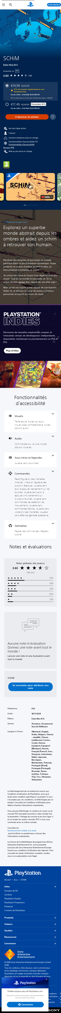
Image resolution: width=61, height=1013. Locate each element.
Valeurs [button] (8, 924)
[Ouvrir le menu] (3, 4)
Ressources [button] (10, 937)
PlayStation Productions (14, 902)
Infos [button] (7, 886)
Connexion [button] (10, 943)
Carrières (8, 894)
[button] (21, 144)
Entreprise (8, 906)
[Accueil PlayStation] (30, 4)
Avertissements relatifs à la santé (22, 830)
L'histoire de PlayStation (14, 910)
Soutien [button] (8, 930)
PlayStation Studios (12, 898)
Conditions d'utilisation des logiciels (53, 997)
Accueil (7, 879)
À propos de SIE (11, 890)
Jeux (16, 879)
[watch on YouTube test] (47, 197)
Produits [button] (8, 917)
